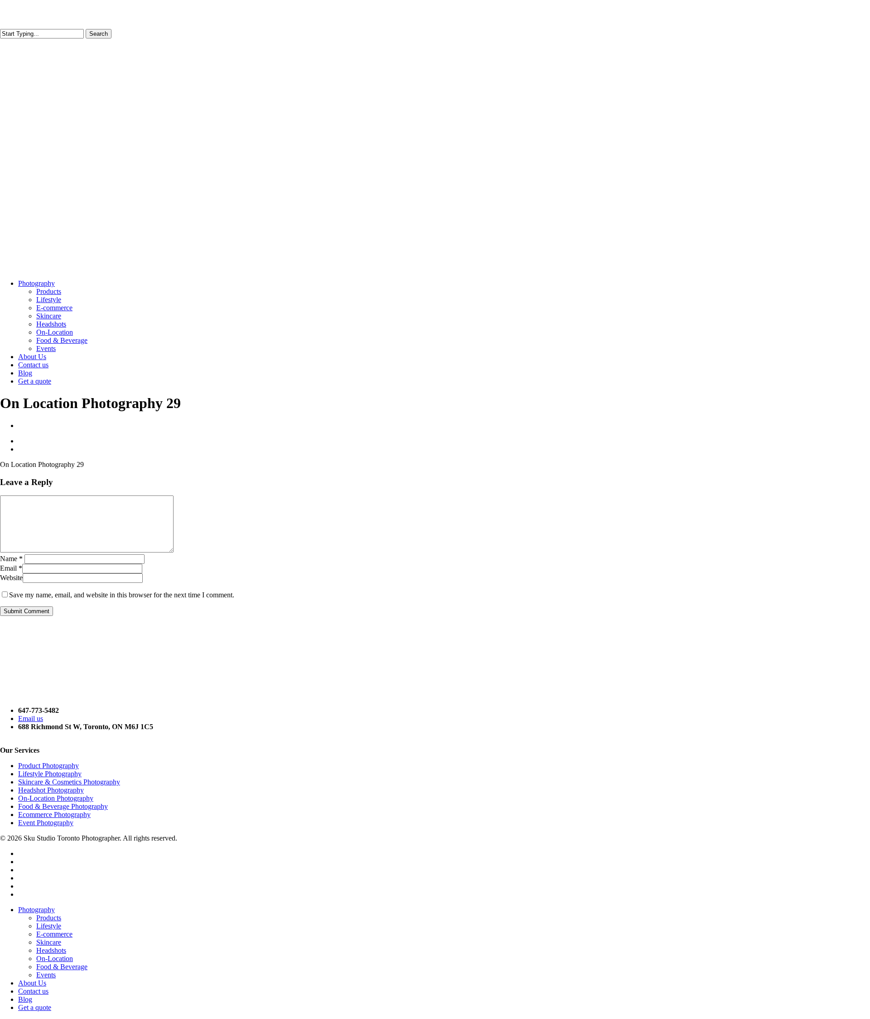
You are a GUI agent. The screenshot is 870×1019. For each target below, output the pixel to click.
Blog (25, 999)
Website (11, 578)
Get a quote (34, 1007)
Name (11, 558)
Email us (30, 718)
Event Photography (45, 823)
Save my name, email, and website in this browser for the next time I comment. (121, 595)
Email (11, 568)
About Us (32, 983)
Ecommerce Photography (54, 814)
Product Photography (48, 765)
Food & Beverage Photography (63, 806)
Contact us (33, 991)
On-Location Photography (55, 798)
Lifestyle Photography (50, 774)
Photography (36, 909)
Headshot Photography (51, 790)
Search (98, 33)
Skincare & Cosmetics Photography (69, 782)
